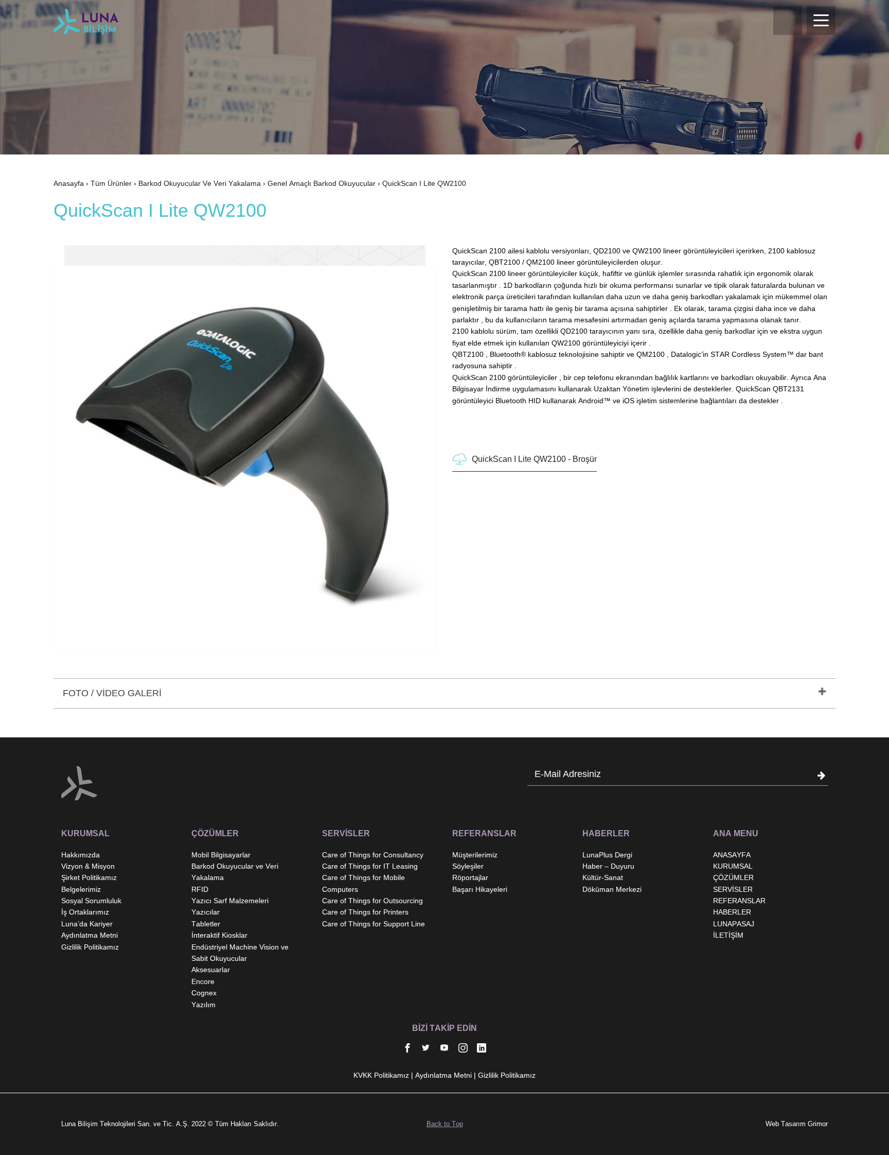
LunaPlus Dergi (607, 855)
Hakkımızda (80, 855)
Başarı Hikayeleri (479, 889)
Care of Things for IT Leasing (370, 866)
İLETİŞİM (728, 935)
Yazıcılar (205, 912)
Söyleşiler (468, 866)
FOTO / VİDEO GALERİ (112, 693)
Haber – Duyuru (608, 866)
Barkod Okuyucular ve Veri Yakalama (199, 183)
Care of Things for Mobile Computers (363, 883)
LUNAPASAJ (733, 924)
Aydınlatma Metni (89, 935)
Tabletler (205, 924)
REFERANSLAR (739, 901)
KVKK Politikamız (381, 1075)
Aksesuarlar (210, 970)
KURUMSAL (733, 866)
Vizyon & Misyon (88, 866)
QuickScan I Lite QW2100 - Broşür (534, 459)
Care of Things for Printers (365, 912)
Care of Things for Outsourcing (372, 901)
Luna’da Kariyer (87, 924)
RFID (199, 889)
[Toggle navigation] (821, 20)
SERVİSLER (733, 889)
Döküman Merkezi (612, 889)
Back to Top (444, 1124)
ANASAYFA (732, 855)
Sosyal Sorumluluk (91, 901)
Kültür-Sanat (602, 877)
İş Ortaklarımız (85, 912)
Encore (203, 981)
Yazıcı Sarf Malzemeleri (230, 901)
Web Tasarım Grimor (797, 1124)
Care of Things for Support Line (373, 924)
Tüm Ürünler (111, 183)
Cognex (204, 993)
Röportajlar (470, 877)
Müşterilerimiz (474, 855)
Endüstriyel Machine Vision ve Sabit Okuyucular (240, 952)
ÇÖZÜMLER (733, 877)
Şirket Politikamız (89, 877)
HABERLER (732, 912)
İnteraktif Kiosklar (219, 935)
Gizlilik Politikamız (90, 947)
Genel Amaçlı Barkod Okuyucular (322, 183)
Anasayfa (69, 183)
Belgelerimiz (81, 889)
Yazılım (203, 1005)
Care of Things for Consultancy (372, 855)
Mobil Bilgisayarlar (221, 855)
